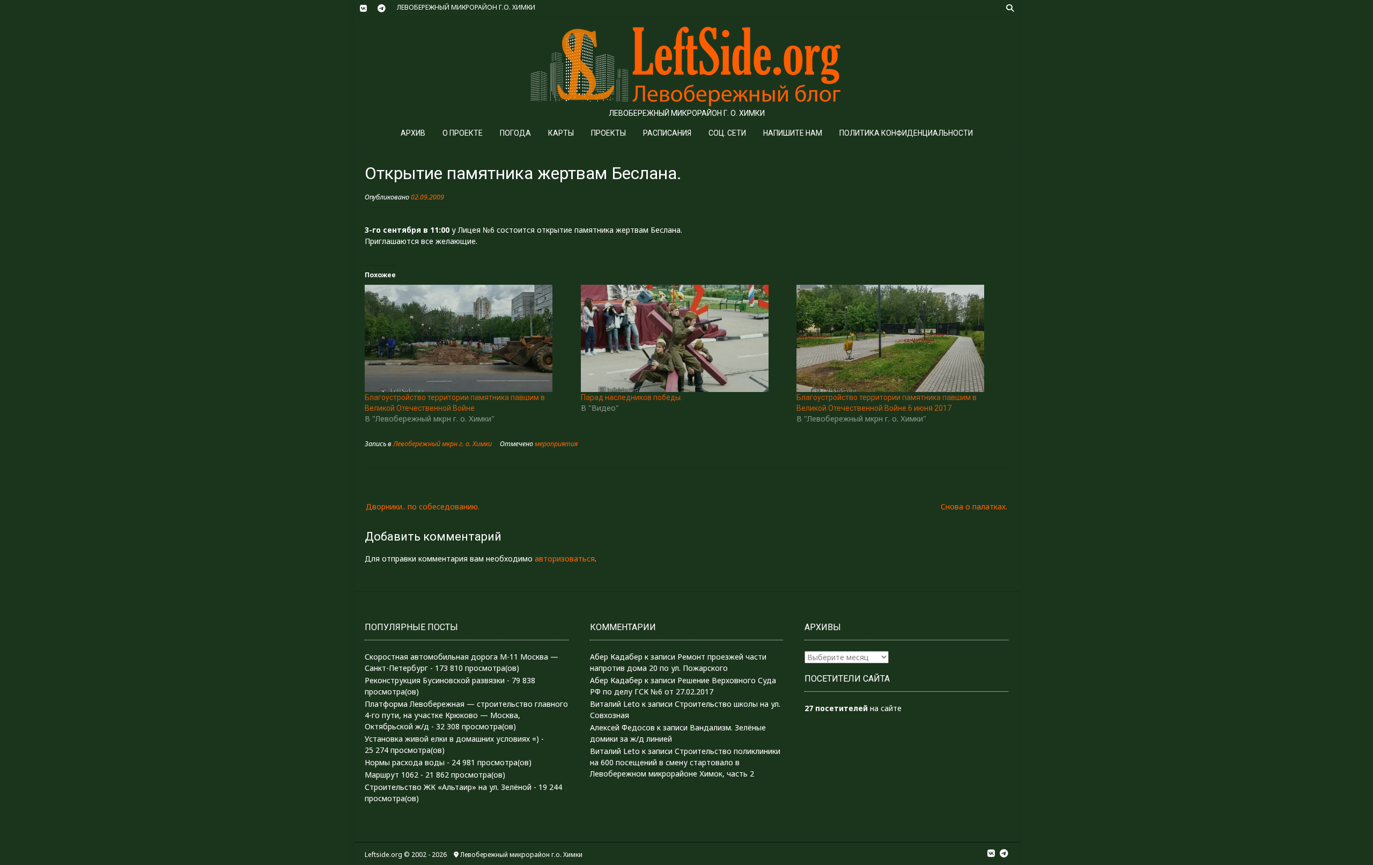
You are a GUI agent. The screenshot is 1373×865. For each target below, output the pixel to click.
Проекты (608, 133)
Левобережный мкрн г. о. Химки (442, 443)
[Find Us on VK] (363, 8)
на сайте (853, 708)
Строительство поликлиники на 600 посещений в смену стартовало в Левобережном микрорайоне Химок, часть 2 (685, 762)
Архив (413, 133)
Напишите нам (792, 133)
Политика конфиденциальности (906, 133)
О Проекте (462, 133)
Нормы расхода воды (405, 762)
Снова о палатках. (974, 506)
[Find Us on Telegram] (381, 8)
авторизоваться (565, 558)
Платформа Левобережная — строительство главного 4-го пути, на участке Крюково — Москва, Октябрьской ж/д (466, 715)
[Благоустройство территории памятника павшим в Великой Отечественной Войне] (467, 338)
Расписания (667, 133)
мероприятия (556, 443)
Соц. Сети (727, 133)
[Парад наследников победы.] (683, 338)
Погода (515, 133)
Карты (561, 133)
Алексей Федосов (622, 727)
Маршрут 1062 (391, 775)
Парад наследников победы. (631, 397)
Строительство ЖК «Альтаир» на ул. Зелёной (448, 787)
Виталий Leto (615, 704)
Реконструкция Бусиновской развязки (435, 680)
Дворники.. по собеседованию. (422, 506)
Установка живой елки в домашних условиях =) (452, 739)
